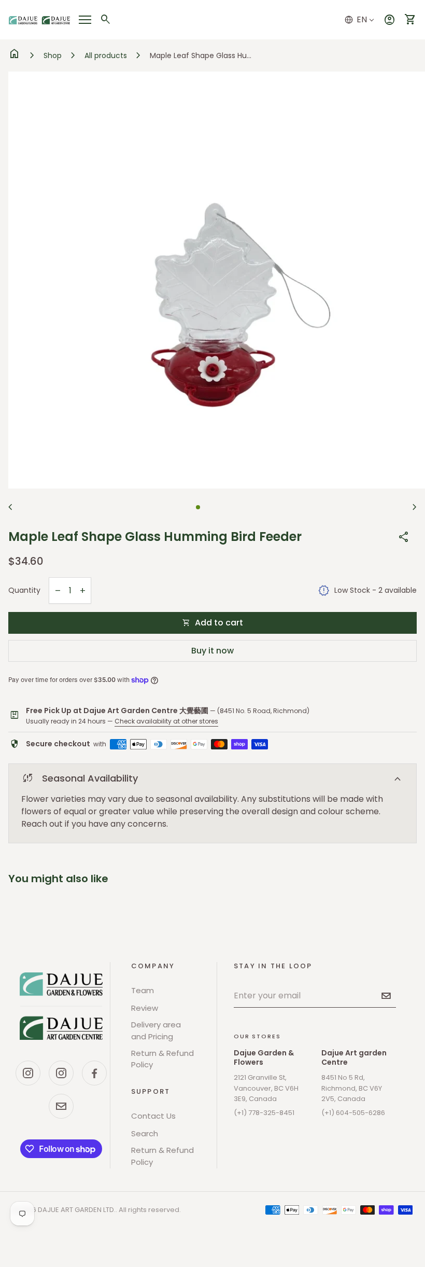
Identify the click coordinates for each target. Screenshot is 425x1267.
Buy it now (212, 651)
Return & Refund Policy (162, 1059)
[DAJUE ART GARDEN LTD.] (61, 1006)
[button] (198, 507)
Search (144, 1133)
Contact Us (153, 1115)
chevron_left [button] (10, 507)
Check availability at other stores (166, 721)
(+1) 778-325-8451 (264, 1113)
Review (144, 1008)
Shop (53, 55)
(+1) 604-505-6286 (353, 1113)
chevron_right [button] (414, 507)
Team (142, 990)
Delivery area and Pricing (156, 1030)
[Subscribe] (386, 996)
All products (105, 55)
